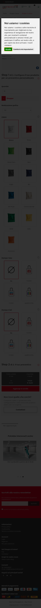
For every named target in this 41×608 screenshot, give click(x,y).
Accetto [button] (8, 49)
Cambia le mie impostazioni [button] (23, 49)
